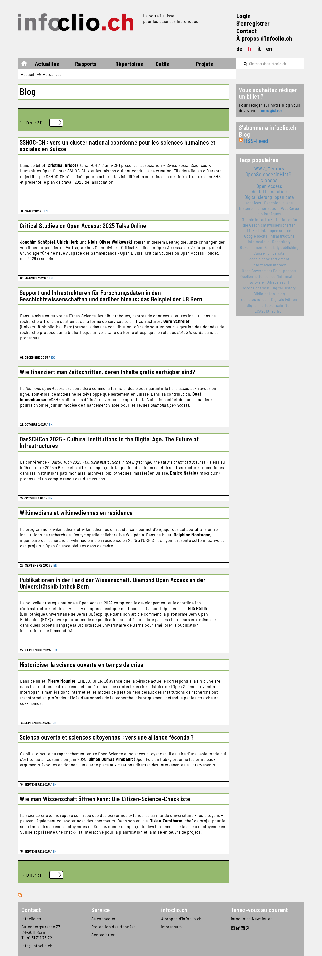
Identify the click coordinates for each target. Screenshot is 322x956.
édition (278, 311)
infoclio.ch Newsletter (251, 918)
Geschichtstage (278, 202)
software (256, 282)
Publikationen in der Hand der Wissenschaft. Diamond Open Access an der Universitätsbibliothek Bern (113, 583)
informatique (259, 241)
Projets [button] (204, 63)
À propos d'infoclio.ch (181, 918)
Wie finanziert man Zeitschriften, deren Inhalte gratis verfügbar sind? (107, 371)
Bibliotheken (264, 293)
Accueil (27, 64)
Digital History (284, 287)
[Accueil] (78, 22)
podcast (289, 270)
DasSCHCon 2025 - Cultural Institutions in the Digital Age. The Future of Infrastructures (109, 442)
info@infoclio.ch (36, 945)
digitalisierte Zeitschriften (269, 305)
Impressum (171, 926)
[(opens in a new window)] (233, 929)
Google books (255, 235)
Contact (246, 30)
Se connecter (103, 918)
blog (281, 293)
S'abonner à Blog (20, 901)
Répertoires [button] (129, 63)
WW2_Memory (269, 168)
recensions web (256, 287)
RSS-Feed (256, 141)
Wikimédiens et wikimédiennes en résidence (76, 512)
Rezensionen (251, 247)
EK (53, 357)
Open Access (269, 186)
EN (46, 211)
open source (280, 230)
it (259, 48)
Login (243, 15)
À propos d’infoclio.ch (264, 38)
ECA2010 (262, 311)
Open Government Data (261, 270)
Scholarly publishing (281, 247)
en (269, 48)
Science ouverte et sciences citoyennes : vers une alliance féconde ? (107, 737)
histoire (246, 208)
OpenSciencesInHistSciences (269, 177)
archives (253, 202)
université (276, 253)
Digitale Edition (284, 299)
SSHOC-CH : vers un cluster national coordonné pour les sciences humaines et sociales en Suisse (118, 145)
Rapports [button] (86, 63)
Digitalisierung (258, 197)
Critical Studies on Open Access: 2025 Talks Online (83, 225)
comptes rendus (254, 299)
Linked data (257, 230)
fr (250, 48)
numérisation (266, 208)
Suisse (259, 253)
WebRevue (290, 208)
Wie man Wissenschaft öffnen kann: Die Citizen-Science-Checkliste (105, 798)
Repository (281, 241)
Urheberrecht (278, 282)
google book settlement (269, 258)
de (239, 48)
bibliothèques (269, 213)
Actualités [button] (47, 63)
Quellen (246, 276)
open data (284, 197)
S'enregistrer (253, 23)
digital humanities (269, 191)
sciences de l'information (276, 276)
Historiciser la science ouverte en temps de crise (81, 664)
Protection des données (113, 926)
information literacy (269, 264)
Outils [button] (162, 63)
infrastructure (282, 235)
